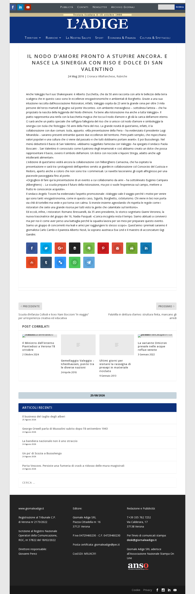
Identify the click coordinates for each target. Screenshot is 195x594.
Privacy (147, 590)
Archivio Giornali (123, 7)
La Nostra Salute (78, 38)
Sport (99, 38)
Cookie (136, 590)
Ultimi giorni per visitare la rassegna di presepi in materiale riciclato (115, 366)
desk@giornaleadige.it (142, 540)
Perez (33, 553)
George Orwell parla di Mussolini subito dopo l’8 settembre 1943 (65, 428)
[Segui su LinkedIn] (20, 7)
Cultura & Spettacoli (155, 38)
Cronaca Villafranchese (101, 76)
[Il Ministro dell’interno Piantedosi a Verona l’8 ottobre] (39, 335)
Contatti (82, 7)
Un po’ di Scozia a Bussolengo (42, 453)
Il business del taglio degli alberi (43, 416)
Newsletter (100, 7)
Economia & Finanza (122, 38)
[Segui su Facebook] (13, 7)
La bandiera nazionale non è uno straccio (50, 441)
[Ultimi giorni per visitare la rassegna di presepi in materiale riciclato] (116, 344)
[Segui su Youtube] (28, 7)
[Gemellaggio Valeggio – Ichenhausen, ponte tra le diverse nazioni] (78, 344)
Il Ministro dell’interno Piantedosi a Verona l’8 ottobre (38, 346)
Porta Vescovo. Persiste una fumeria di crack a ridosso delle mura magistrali (73, 465)
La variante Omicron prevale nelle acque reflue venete (152, 346)
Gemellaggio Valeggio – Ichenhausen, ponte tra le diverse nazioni (77, 364)
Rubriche (52, 38)
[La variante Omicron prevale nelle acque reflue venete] (155, 335)
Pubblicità (66, 7)
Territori (31, 38)
